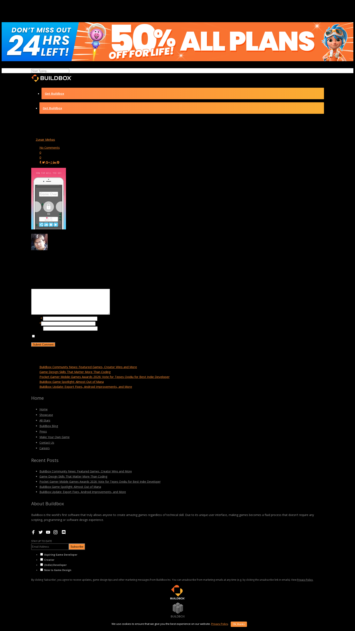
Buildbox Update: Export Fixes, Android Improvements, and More (85, 387)
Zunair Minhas (45, 139)
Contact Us (46, 442)
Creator (49, 560)
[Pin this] (58, 162)
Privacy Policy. (305, 579)
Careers (44, 448)
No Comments (49, 147)
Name (36, 318)
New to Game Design (57, 570)
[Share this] (40, 162)
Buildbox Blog (48, 426)
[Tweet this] (44, 162)
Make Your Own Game (54, 437)
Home (43, 409)
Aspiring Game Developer (60, 554)
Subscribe (76, 546)
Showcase (46, 415)
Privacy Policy (219, 624)
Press (43, 431)
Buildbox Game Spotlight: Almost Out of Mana (71, 382)
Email (36, 323)
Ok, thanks (239, 624)
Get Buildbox (54, 93)
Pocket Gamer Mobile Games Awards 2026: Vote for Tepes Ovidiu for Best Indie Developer (104, 377)
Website (37, 328)
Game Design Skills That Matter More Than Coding (75, 372)
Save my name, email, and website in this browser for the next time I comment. (91, 336)
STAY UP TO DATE (41, 541)
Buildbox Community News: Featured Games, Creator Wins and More (88, 367)
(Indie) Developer (55, 565)
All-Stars (44, 420)
